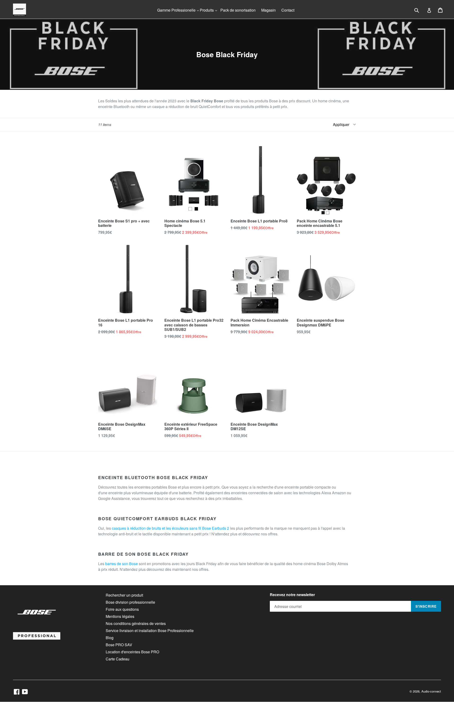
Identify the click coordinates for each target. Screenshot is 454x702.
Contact (287, 10)
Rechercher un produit (124, 595)
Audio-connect (431, 691)
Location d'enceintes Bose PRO (132, 651)
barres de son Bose (121, 563)
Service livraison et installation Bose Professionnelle (150, 630)
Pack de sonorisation (238, 10)
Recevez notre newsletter (292, 594)
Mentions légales (120, 616)
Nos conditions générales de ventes (136, 623)
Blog (110, 637)
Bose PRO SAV (119, 644)
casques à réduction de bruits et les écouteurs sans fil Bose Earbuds (169, 528)
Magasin (268, 10)
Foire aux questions (122, 609)
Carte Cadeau (117, 659)
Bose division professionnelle (130, 602)
